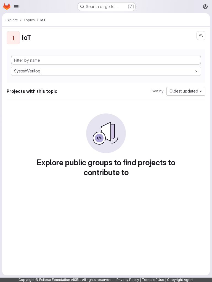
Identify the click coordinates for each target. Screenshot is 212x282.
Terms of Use (153, 280)
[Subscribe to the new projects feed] (201, 35)
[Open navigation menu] (16, 6)
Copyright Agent (180, 280)
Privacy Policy (127, 280)
